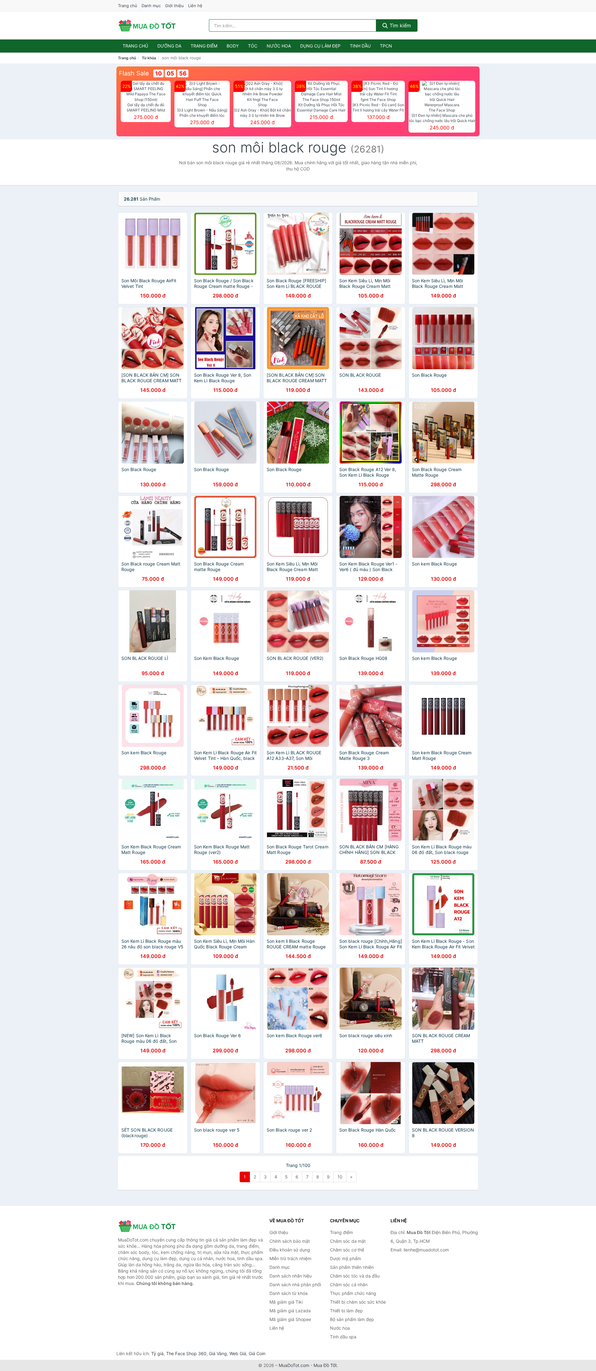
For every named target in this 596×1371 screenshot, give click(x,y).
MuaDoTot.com (294, 1365)
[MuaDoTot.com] (147, 25)
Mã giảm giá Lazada (290, 1310)
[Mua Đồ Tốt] (149, 1226)
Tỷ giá (157, 1353)
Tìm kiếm (399, 25)
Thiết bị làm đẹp (346, 1310)
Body (233, 45)
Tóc (252, 45)
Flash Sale (134, 73)
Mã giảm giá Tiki (286, 1302)
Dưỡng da (169, 45)
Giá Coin (257, 1353)
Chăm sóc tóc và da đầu (355, 1275)
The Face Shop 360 (186, 1353)
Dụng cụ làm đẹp (320, 45)
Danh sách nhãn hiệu (290, 1275)
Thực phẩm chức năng (353, 1293)
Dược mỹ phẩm (345, 1258)
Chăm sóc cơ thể (347, 1249)
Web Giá (237, 1353)
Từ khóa (149, 58)
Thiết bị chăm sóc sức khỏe (358, 1302)
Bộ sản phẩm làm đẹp (352, 1319)
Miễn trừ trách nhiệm (290, 1258)
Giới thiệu (174, 5)
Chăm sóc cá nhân (349, 1284)
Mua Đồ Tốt (325, 1365)
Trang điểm (204, 45)
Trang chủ (127, 5)
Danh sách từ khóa (288, 1293)
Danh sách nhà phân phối (295, 1284)
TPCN (386, 45)
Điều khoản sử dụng (289, 1249)
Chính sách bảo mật (289, 1241)
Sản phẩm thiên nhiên (352, 1267)
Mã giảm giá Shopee (290, 1319)
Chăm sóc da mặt (348, 1241)
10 (339, 1176)
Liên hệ (195, 5)
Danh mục (151, 5)
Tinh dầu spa (343, 1336)
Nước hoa (279, 45)
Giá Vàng (218, 1353)
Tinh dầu (360, 45)
